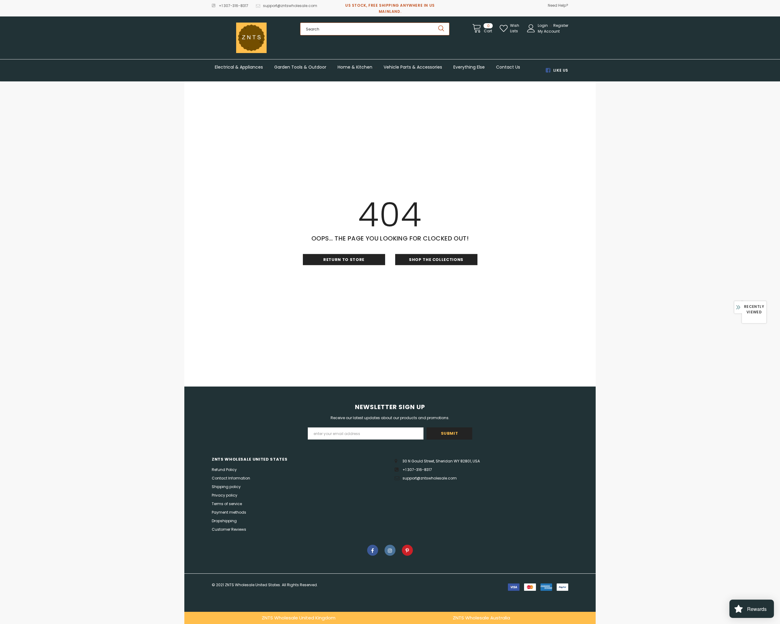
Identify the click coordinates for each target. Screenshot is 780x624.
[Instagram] (390, 550)
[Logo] (251, 38)
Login (543, 25)
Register (560, 25)
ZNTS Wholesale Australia (481, 618)
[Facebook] (372, 550)
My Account (549, 31)
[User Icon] (531, 28)
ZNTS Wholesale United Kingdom (298, 618)
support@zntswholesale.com (290, 5)
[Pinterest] (407, 550)
